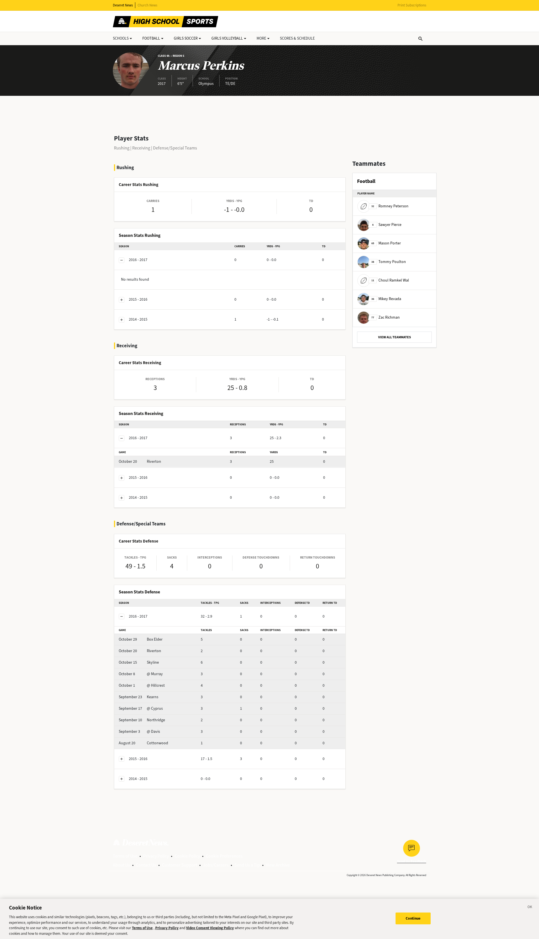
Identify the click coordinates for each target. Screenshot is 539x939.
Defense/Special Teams (175, 148)
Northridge (142, 720)
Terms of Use (125, 856)
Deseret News (123, 5)
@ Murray (141, 674)
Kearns (138, 697)
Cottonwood (143, 743)
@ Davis (139, 731)
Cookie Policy (187, 856)
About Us (121, 865)
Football (151, 38)
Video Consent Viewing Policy (210, 928)
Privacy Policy (156, 856)
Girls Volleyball (227, 38)
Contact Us (146, 865)
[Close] (530, 908)
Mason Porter (386, 243)
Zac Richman (385, 317)
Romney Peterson (389, 206)
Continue (413, 918)
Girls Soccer (186, 38)
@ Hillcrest (142, 685)
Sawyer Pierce (386, 224)
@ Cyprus (141, 708)
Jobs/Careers (216, 865)
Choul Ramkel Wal (390, 280)
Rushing (121, 148)
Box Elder (141, 639)
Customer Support (179, 865)
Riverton (140, 461)
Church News (147, 5)
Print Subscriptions (412, 5)
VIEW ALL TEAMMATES (394, 337)
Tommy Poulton (388, 261)
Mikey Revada (386, 298)
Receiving (141, 148)
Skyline (139, 662)
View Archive (278, 865)
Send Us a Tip (247, 865)
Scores (297, 38)
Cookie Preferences (224, 856)
